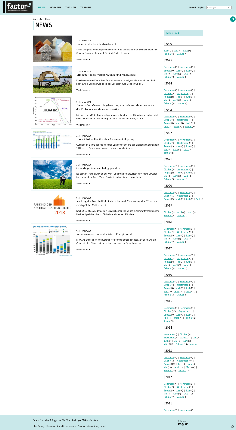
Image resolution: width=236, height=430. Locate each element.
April (185, 50)
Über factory (38, 426)
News (41, 7)
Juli (178, 70)
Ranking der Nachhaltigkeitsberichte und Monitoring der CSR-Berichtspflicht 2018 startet (116, 202)
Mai (176, 50)
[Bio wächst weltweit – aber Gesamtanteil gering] (52, 141)
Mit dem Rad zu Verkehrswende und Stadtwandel (106, 73)
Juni (166, 50)
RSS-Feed (173, 32)
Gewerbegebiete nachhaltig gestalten (98, 167)
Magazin (55, 7)
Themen (70, 7)
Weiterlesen (82, 59)
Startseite (37, 19)
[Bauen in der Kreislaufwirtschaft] (52, 49)
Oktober (168, 93)
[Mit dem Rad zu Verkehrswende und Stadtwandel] (52, 80)
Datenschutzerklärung (88, 426)
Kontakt (60, 426)
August (167, 70)
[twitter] (186, 424)
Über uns (50, 426)
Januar (181, 53)
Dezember (169, 67)
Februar (168, 53)
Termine (86, 7)
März (186, 73)
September (182, 93)
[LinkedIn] (180, 424)
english (201, 7)
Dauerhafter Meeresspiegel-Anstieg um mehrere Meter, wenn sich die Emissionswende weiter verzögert (116, 106)
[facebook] (183, 424)
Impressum (71, 426)
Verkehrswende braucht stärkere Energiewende (104, 233)
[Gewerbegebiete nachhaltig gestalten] (52, 174)
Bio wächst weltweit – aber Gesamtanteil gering (105, 138)
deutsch (192, 7)
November (185, 67)
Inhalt (103, 426)
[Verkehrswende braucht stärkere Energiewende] (52, 241)
